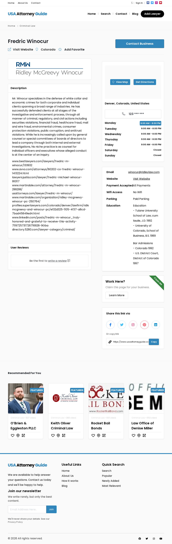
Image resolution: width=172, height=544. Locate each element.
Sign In (139, 3)
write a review (57, 261)
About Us (23, 3)
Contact (35, 3)
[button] (131, 3)
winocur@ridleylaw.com (144, 172)
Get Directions (145, 82)
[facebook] (148, 2)
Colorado (48, 49)
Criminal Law (27, 25)
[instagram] (156, 2)
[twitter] (152, 2)
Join (51, 509)
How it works (70, 481)
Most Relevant (111, 486)
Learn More (116, 295)
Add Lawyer (152, 14)
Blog (135, 14)
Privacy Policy (15, 522)
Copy (154, 341)
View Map (122, 82)
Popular (107, 476)
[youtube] (160, 2)
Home (11, 3)
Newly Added (110, 481)
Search (106, 14)
